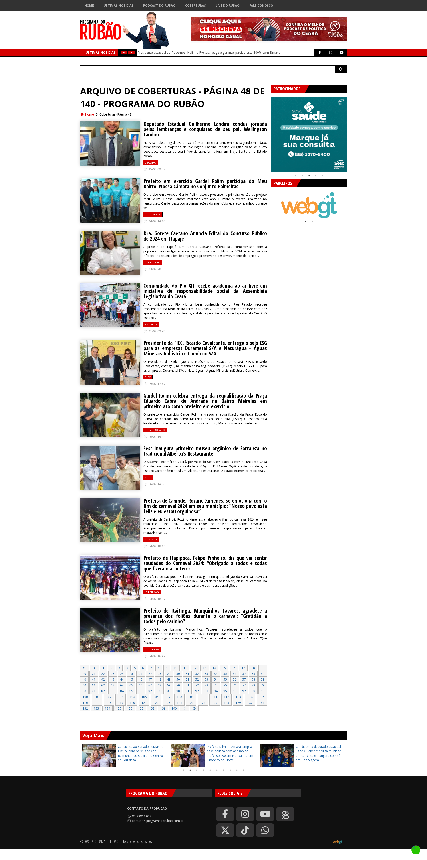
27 (150, 673)
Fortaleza (153, 214)
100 (85, 697)
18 (253, 668)
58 (253, 679)
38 (253, 673)
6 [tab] (217, 770)
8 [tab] (230, 770)
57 (244, 679)
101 (97, 697)
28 (159, 673)
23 (112, 673)
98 (253, 691)
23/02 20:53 (156, 269)
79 (262, 685)
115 (261, 697)
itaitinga (152, 649)
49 (169, 679)
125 (191, 702)
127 (214, 702)
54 (216, 679)
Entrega (151, 324)
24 (122, 673)
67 (150, 685)
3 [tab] (309, 175)
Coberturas (195, 5)
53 (206, 679)
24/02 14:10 (156, 221)
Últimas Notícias (118, 5)
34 (216, 673)
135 (118, 708)
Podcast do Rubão (159, 5)
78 (253, 685)
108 (179, 697)
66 (140, 685)
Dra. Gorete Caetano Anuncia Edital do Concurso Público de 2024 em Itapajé (205, 236)
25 (131, 673)
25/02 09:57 (156, 169)
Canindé (151, 539)
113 (238, 697)
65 (131, 685)
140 (174, 708)
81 (93, 691)
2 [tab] (302, 175)
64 (122, 685)
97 (244, 691)
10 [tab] (243, 770)
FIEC (148, 377)
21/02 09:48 (156, 331)
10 (175, 668)
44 (122, 679)
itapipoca (152, 592)
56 (234, 679)
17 (243, 668)
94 (216, 691)
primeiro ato (155, 430)
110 (202, 697)
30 (178, 673)
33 (206, 673)
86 (140, 691)
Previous (268, 132)
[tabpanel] (309, 134)
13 (204, 668)
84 (122, 691)
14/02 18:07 (156, 599)
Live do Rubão (228, 5)
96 (234, 691)
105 (144, 697)
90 (178, 691)
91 (187, 691)
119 (120, 702)
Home (89, 5)
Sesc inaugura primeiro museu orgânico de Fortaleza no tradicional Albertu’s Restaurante (205, 451)
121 (144, 702)
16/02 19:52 (156, 436)
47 (150, 679)
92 (197, 691)
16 (234, 668)
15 (224, 668)
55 (225, 679)
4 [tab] (316, 175)
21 (93, 673)
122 (156, 702)
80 (84, 691)
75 (225, 685)
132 (85, 708)
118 (108, 702)
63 (112, 685)
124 (179, 702)
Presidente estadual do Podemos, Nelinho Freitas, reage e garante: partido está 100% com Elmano (209, 52)
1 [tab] (296, 175)
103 (120, 697)
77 (244, 685)
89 (169, 691)
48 (159, 679)
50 (178, 679)
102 (108, 697)
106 (156, 697)
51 (187, 679)
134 (107, 708)
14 (214, 668)
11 (185, 668)
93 (206, 691)
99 (262, 691)
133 (96, 708)
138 (152, 708)
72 (197, 685)
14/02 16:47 (156, 656)
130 (250, 702)
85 (131, 691)
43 (112, 679)
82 (103, 691)
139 (163, 708)
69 (169, 685)
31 (187, 673)
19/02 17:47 (156, 384)
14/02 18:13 (156, 546)
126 (202, 702)
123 (167, 702)
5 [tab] (322, 175)
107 (167, 697)
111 (214, 697)
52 (197, 679)
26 (140, 673)
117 (97, 702)
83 (112, 691)
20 (84, 673)
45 (131, 679)
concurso (152, 262)
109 (191, 697)
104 (132, 697)
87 (150, 691)
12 (195, 668)
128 (226, 702)
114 (250, 697)
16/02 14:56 (156, 484)
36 (234, 673)
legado (150, 162)
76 (234, 685)
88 (159, 691)
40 (84, 679)
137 (140, 708)
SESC (148, 477)
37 (244, 673)
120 (132, 702)
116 (85, 702)
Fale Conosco (261, 5)
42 (103, 679)
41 (93, 679)
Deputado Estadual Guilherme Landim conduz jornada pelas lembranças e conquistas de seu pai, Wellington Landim (205, 129)
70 (178, 685)
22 (103, 673)
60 (84, 685)
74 (216, 685)
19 (262, 668)
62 (103, 685)
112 (226, 697)
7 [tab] (223, 770)
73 (206, 685)
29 (169, 673)
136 (129, 708)
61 (93, 685)
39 (262, 673)
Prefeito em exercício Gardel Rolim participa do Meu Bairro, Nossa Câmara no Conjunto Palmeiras (205, 183)
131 (261, 702)
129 (238, 702)
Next (350, 132)
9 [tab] (237, 770)
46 (140, 679)
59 (262, 679)
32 (197, 673)
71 (187, 685)
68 (159, 685)
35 (225, 673)
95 (225, 691)
